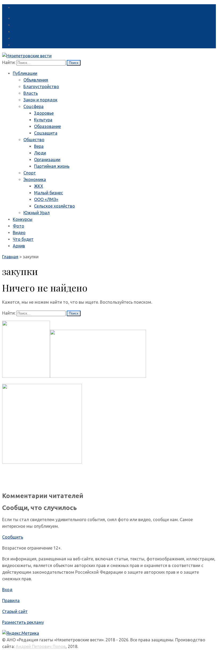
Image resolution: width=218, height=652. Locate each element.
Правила (11, 600)
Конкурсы (22, 219)
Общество (33, 139)
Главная (10, 256)
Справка (21, 7)
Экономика (34, 179)
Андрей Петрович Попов (41, 646)
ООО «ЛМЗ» (46, 199)
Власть (30, 93)
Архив (19, 245)
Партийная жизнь (51, 166)
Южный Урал (36, 212)
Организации (47, 159)
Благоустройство (41, 86)
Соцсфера (33, 106)
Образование (47, 126)
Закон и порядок (40, 99)
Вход (7, 589)
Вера (39, 146)
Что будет (23, 239)
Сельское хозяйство (54, 206)
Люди (40, 153)
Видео (19, 232)
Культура (43, 119)
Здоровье (44, 113)
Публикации (25, 73)
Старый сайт (15, 611)
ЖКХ (38, 186)
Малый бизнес (48, 192)
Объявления (35, 80)
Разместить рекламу (23, 622)
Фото (18, 226)
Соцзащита (45, 133)
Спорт (29, 172)
